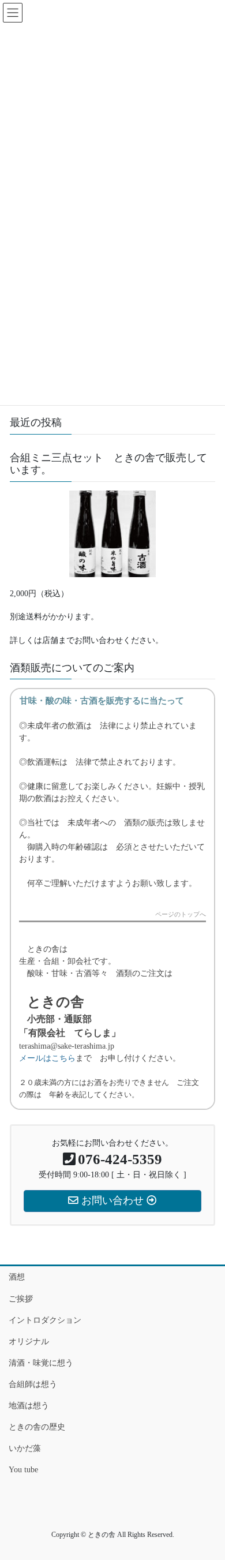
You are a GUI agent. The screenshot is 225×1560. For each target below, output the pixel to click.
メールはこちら (47, 1058)
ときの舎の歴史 (37, 1427)
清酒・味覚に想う (41, 1363)
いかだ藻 (25, 1448)
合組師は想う (33, 1384)
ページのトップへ (180, 914)
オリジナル (29, 1341)
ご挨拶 (21, 1299)
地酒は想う (29, 1405)
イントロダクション (45, 1320)
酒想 (17, 1277)
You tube (23, 1469)
